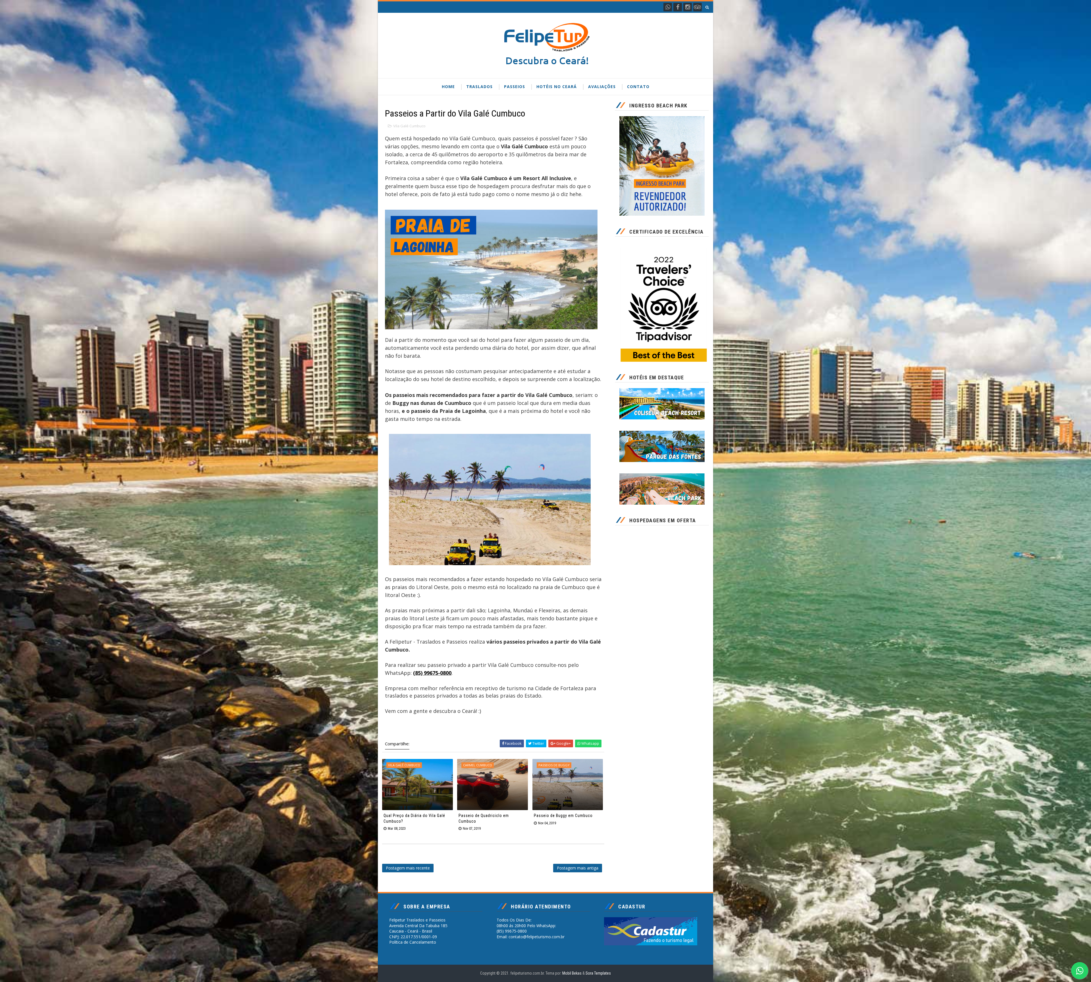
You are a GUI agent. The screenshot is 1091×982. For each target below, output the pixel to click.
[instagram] (687, 7)
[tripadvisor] (697, 7)
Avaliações (602, 86)
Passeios (514, 86)
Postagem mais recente (408, 868)
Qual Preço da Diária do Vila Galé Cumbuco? (414, 818)
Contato (638, 86)
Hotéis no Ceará (556, 86)
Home (448, 86)
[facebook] (677, 7)
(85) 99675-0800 (432, 672)
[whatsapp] (667, 7)
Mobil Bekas (572, 973)
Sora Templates (598, 973)
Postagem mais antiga (577, 868)
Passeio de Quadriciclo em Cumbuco (484, 818)
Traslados (479, 86)
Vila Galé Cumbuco (409, 125)
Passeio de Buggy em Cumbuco (563, 815)
